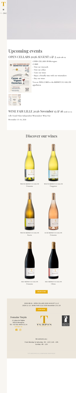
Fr (1, 13)
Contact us (18, 327)
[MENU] (3, 10)
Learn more (41, 309)
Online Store (41, 291)
